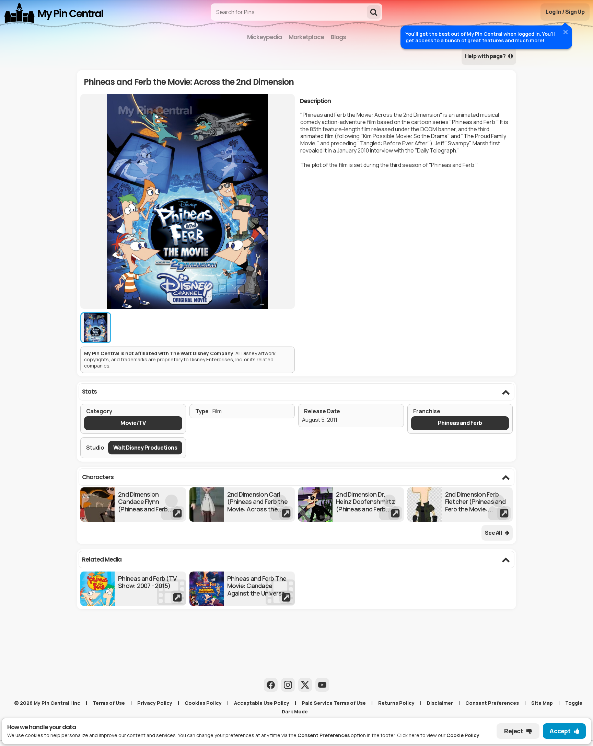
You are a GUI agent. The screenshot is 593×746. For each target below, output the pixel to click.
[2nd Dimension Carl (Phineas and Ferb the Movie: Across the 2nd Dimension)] (242, 504)
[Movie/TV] (133, 423)
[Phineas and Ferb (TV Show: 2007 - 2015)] (133, 589)
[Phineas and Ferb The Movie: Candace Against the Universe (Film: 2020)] (242, 589)
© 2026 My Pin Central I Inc (47, 703)
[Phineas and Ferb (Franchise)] (460, 423)
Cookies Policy (203, 703)
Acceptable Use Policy (261, 703)
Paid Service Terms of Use (334, 703)
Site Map (542, 703)
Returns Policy (396, 703)
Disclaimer (440, 703)
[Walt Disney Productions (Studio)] (145, 447)
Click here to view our (438, 735)
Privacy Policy (154, 703)
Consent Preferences (492, 703)
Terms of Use (109, 703)
